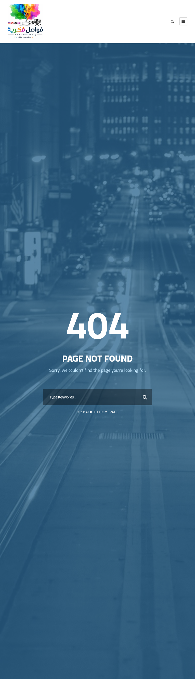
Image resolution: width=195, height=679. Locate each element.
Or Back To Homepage (98, 412)
